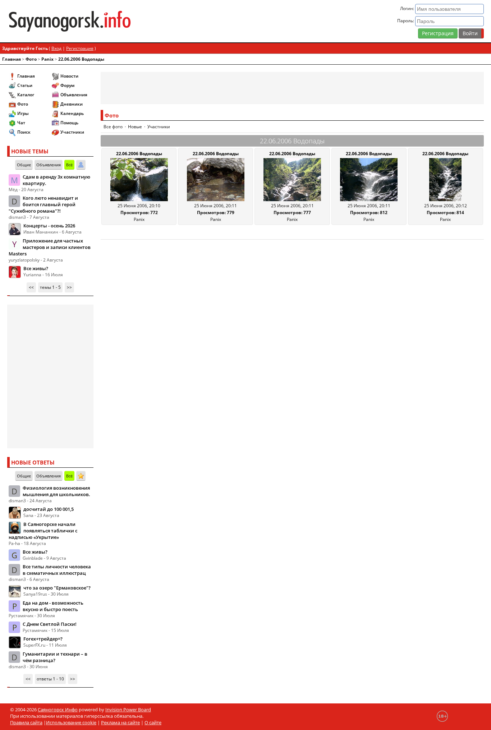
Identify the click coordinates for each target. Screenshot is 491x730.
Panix (47, 59)
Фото (31, 59)
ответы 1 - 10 (50, 679)
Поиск (24, 132)
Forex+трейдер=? (43, 639)
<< (31, 287)
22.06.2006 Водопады (81, 59)
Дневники (71, 104)
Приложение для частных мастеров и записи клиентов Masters (50, 247)
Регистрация (438, 33)
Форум (67, 85)
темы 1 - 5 (50, 287)
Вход (56, 48)
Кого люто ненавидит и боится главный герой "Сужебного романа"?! (43, 204)
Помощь (69, 123)
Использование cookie (71, 722)
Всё (69, 164)
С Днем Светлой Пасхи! (50, 624)
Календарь (72, 113)
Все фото (113, 127)
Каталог (25, 95)
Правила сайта (26, 722)
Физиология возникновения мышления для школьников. (56, 491)
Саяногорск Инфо (58, 709)
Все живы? (35, 268)
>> (69, 287)
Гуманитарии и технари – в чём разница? (55, 657)
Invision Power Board (128, 709)
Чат (21, 123)
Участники (72, 132)
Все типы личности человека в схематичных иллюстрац (57, 569)
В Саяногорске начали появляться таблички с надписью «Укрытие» (43, 530)
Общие (24, 164)
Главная (11, 59)
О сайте (152, 722)
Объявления (73, 95)
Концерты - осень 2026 (49, 225)
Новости (69, 76)
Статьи (24, 85)
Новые (135, 127)
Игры (23, 113)
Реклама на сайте (120, 722)
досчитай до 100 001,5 (48, 509)
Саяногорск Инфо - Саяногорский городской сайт (85, 21)
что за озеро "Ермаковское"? (57, 588)
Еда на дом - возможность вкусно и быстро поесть (53, 606)
